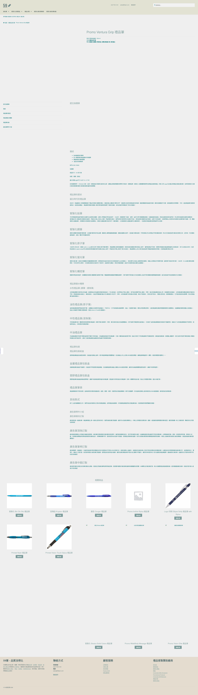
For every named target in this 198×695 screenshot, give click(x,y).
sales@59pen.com (124, 5)
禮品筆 (40, 665)
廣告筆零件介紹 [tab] (7, 127)
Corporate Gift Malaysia (159, 677)
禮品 (8, 671)
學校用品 (99, 42)
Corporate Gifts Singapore (160, 673)
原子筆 (14, 16)
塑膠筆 (94, 42)
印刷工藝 (105, 667)
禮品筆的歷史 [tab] (7, 113)
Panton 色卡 (106, 671)
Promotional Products (159, 675)
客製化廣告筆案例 (39, 11)
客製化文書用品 (15, 11)
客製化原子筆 (11, 22)
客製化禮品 (10, 669)
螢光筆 (22, 16)
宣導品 (20, 669)
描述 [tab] (4, 109)
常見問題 (105, 669)
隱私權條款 (106, 673)
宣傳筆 (35, 665)
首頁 (6, 22)
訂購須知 (105, 665)
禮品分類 (27, 11)
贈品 (16, 669)
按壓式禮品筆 (105, 42)
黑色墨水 (113, 42)
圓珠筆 (91, 42)
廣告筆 (5, 11)
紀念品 (155, 665)
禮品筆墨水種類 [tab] (7, 118)
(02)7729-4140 (114, 5)
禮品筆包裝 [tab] (6, 122)
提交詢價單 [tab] (6, 104)
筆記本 (18, 16)
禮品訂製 (155, 679)
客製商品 (155, 667)
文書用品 (16, 667)
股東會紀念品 (27, 669)
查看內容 (19, 515)
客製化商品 (156, 681)
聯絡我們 (133, 5)
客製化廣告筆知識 (51, 11)
